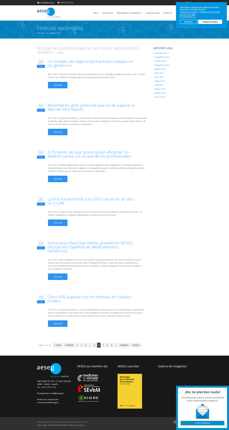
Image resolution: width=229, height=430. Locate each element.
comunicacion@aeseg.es (47, 402)
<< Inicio (57, 345)
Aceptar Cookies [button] (210, 22)
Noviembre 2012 (161, 57)
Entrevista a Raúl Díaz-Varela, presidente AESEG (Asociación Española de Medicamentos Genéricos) (90, 247)
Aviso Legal (42, 425)
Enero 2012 (159, 97)
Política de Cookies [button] (189, 12)
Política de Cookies (76, 425)
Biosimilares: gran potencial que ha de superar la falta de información (91, 107)
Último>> (136, 345)
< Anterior (69, 345)
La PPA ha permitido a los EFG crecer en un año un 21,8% (90, 201)
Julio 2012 (158, 73)
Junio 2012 (159, 77)
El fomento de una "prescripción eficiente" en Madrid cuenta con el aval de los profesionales (89, 154)
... (90, 345)
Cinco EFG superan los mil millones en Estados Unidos (89, 299)
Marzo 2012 (159, 89)
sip (86, 422)
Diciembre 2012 (161, 53)
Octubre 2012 (160, 61)
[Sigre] (89, 401)
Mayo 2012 (159, 81)
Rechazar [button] (188, 22)
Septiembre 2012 (161, 65)
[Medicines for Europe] (89, 383)
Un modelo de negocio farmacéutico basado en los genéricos (90, 63)
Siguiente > (124, 345)
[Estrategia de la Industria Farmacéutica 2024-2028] (130, 408)
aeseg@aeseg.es (47, 2)
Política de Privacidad (57, 425)
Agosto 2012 (160, 69)
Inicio (47, 33)
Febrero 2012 (160, 93)
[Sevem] (89, 393)
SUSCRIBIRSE (202, 423)
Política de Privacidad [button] (210, 12)
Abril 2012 (158, 85)
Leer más (57, 85)
